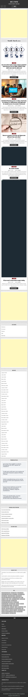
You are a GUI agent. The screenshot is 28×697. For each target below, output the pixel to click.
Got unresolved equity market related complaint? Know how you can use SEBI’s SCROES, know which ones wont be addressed (14, 66)
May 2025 (3, 404)
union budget (19, 611)
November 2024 (4, 417)
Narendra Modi (15, 605)
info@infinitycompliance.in (10, 677)
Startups (3, 335)
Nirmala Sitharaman (5, 607)
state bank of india (5, 610)
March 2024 (4, 428)
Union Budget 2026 (5, 613)
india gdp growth (5, 603)
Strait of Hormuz (21, 610)
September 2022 (5, 451)
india (10, 599)
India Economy (13, 600)
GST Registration (5, 520)
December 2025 (4, 389)
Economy (3, 329)
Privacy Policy (5, 630)
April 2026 (3, 381)
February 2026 (4, 385)
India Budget (22, 599)
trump (15, 611)
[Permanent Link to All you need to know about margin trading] (14, 228)
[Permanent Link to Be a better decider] (14, 156)
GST (2, 333)
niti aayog (12, 607)
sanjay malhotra (18, 608)
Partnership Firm (5, 511)
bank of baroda (13, 592)
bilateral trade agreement (6, 594)
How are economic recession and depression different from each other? (14, 136)
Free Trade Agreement (16, 597)
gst (22, 597)
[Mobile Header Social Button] (2, 6)
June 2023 (3, 436)
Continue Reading (13, 77)
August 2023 (4, 432)
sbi (22, 608)
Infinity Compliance (6, 673)
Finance (14, 63)
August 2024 (4, 424)
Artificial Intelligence (6, 592)
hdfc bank (3, 599)
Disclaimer (4, 628)
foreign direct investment (6, 597)
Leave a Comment (18, 69)
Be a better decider (14, 168)
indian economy (12, 603)
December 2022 (4, 445)
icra (7, 599)
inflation (17, 603)
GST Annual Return (5, 531)
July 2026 (3, 374)
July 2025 (3, 400)
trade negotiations (9, 611)
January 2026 (4, 387)
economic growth (11, 596)
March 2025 (4, 409)
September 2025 (5, 396)
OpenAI (16, 607)
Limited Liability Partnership (7, 518)
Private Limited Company (6, 514)
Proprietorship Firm (5, 509)
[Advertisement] (14, 24)
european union (18, 596)
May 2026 (3, 379)
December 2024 (4, 415)
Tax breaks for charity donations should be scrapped (12, 576)
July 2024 (3, 426)
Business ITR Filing (5, 535)
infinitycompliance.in (10, 675)
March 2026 (4, 383)
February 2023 (4, 441)
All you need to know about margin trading (14, 280)
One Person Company (6, 516)
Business (14, 166)
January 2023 (4, 443)
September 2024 (5, 421)
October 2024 (4, 419)
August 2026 (4, 372)
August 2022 (4, 454)
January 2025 (4, 413)
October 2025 (4, 394)
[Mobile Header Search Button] (5, 6)
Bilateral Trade (20, 592)
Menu (15, 6)
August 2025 (4, 398)
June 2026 (3, 377)
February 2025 (4, 411)
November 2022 (4, 447)
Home (3, 624)
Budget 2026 (15, 594)
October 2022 (4, 449)
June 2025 (3, 402)
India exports (16, 602)
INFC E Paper (14, 2)
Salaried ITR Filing (5, 533)
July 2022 (3, 456)
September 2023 (5, 430)
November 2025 (4, 392)
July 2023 (3, 434)
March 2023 (4, 439)
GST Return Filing (5, 522)
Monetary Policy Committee (7, 605)
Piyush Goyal (20, 607)
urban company (12, 613)
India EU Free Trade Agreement (7, 602)
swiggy (3, 611)
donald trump (4, 596)
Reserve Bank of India (9, 608)
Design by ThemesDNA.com (14, 695)
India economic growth (6, 600)
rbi (24, 607)
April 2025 (3, 406)
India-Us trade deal (15, 599)
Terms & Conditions (6, 633)
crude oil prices (21, 594)
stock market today (13, 610)
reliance (3, 608)
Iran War (22, 603)
